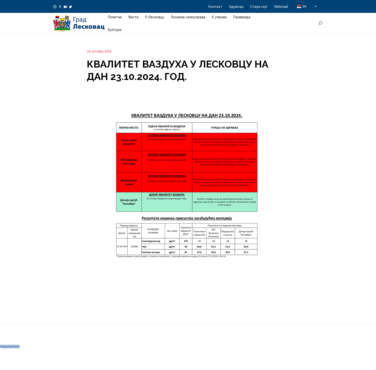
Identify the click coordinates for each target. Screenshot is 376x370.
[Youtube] (65, 6)
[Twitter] (70, 6)
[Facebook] (60, 6)
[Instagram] (55, 6)
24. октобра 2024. (99, 51)
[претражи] (320, 23)
